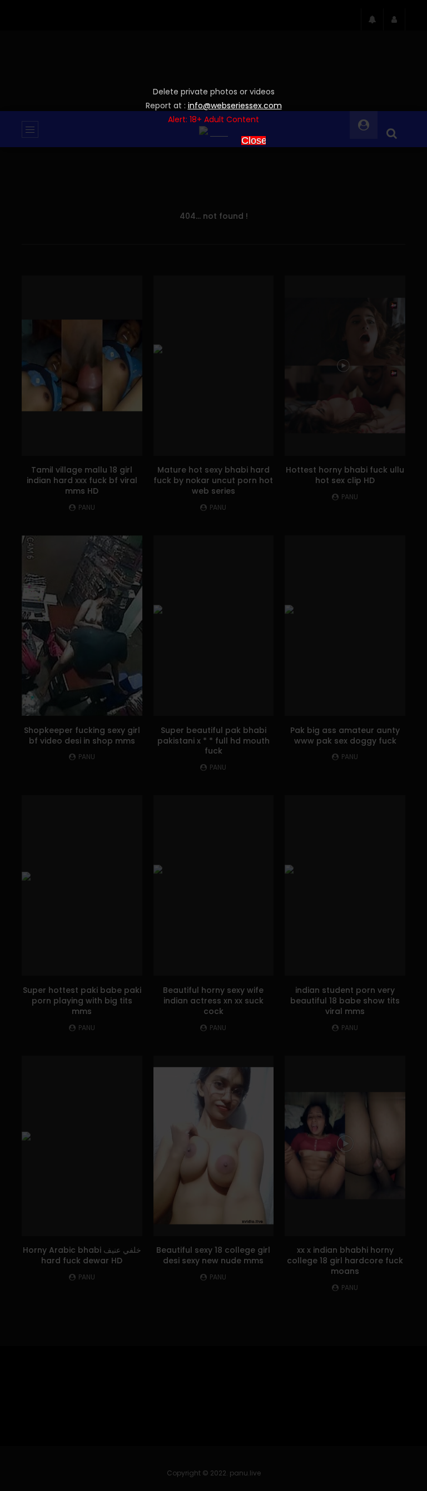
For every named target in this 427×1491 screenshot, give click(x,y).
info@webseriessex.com (235, 105)
